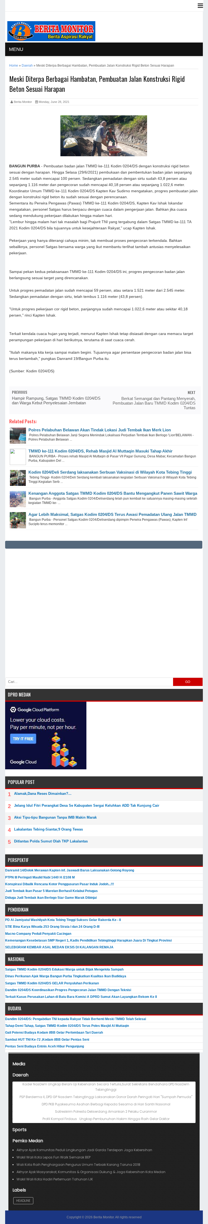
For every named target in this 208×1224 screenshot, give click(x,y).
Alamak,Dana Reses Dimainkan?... (43, 794)
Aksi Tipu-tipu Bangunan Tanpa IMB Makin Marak (55, 817)
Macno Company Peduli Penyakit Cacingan (38, 934)
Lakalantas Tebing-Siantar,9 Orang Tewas (48, 829)
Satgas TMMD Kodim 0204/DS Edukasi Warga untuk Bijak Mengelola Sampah (64, 969)
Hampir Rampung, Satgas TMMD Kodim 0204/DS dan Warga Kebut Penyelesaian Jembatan (56, 400)
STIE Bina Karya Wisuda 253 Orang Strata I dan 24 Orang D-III (52, 927)
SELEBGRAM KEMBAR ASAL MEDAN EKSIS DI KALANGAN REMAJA (59, 947)
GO (187, 682)
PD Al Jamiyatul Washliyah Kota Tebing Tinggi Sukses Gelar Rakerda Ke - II (63, 920)
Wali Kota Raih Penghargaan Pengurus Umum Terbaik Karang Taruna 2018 (78, 1164)
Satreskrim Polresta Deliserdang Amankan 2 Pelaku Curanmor (106, 1111)
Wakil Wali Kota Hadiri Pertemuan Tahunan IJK (55, 1179)
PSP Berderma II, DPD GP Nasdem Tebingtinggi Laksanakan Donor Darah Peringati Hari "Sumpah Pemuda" (106, 1097)
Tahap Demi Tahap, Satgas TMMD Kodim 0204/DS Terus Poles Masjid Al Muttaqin (67, 1026)
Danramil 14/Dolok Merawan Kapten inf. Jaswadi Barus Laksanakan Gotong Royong (69, 870)
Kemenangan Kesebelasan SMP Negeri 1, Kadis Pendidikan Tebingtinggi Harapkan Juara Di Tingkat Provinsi (88, 940)
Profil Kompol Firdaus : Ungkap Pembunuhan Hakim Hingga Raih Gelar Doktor (106, 1118)
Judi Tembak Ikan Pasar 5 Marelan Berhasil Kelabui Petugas (51, 891)
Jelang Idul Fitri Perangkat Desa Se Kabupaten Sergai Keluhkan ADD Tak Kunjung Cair (86, 805)
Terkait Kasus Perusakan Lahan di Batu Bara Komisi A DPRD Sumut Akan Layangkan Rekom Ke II (81, 997)
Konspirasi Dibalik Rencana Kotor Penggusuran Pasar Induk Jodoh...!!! (59, 884)
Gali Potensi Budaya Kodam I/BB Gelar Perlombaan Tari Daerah (54, 1032)
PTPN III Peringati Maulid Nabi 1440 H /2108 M (40, 877)
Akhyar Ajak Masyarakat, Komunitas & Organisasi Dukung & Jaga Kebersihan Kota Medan (91, 1172)
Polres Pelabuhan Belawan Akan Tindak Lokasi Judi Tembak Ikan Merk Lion (99, 430)
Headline (23, 1200)
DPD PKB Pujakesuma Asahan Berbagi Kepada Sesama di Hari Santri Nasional (106, 1104)
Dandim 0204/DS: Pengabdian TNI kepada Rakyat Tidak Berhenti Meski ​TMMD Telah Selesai (75, 1019)
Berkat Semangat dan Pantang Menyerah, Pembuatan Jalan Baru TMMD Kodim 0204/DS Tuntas (154, 403)
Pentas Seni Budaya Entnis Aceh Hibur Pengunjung (44, 1046)
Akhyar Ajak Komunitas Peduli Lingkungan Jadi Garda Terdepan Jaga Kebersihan (84, 1150)
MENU (16, 49)
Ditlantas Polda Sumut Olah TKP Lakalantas (51, 841)
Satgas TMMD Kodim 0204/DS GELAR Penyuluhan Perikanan (52, 983)
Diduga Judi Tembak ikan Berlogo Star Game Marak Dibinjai (51, 898)
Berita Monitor (103, 1217)
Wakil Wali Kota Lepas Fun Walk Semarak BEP (53, 1157)
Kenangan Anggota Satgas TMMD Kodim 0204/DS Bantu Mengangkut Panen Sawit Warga (112, 493)
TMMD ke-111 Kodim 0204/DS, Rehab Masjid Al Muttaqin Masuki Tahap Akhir (100, 451)
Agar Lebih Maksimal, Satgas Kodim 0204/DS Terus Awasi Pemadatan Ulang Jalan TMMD (112, 514)
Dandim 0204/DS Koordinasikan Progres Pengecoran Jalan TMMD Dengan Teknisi (68, 990)
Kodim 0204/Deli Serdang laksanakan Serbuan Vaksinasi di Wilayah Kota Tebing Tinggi (110, 472)
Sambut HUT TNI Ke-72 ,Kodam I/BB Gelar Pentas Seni (47, 1039)
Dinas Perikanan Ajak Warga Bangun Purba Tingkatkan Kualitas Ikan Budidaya (65, 976)
